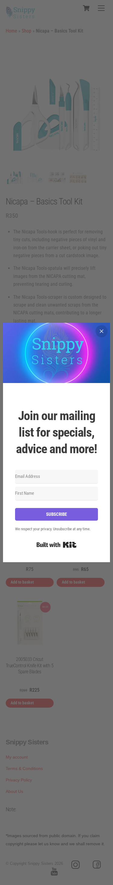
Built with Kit (56, 544)
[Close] (102, 331)
